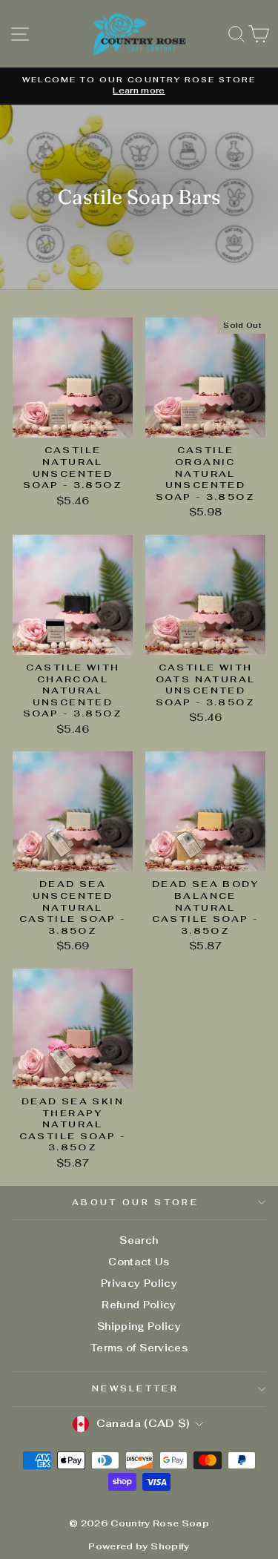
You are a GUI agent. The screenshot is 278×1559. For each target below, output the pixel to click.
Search (138, 1240)
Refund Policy (139, 1305)
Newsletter (135, 1388)
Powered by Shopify (138, 1546)
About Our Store (135, 1202)
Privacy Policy (139, 1283)
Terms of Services (139, 1348)
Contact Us (138, 1262)
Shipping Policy (139, 1326)
